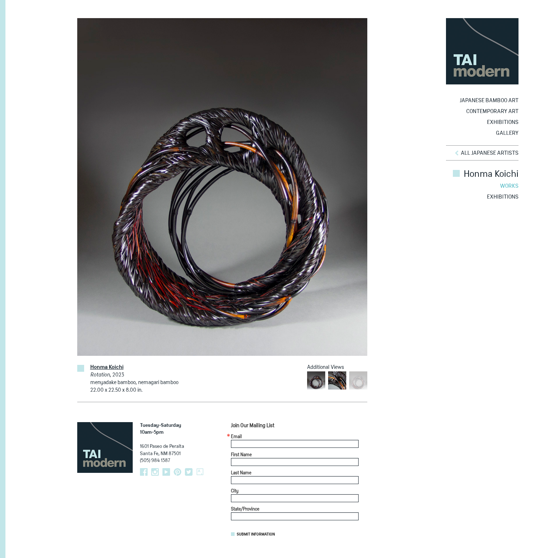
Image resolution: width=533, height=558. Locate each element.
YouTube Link (166, 472)
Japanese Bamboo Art (489, 100)
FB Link (144, 472)
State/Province (245, 509)
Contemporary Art (492, 111)
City (235, 491)
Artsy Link (200, 472)
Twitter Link (189, 472)
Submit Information (256, 534)
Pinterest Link (177, 472)
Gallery (507, 133)
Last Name (241, 473)
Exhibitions (502, 122)
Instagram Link (155, 472)
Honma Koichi (107, 367)
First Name (241, 455)
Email (236, 437)
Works (509, 186)
